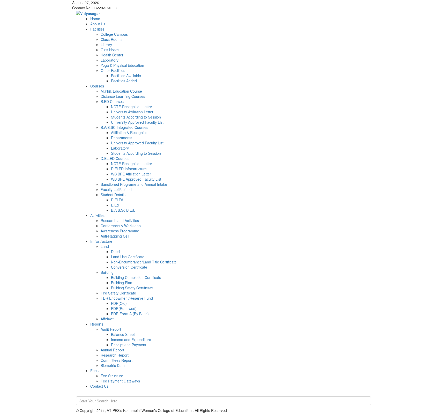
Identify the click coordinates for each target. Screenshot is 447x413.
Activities (97, 215)
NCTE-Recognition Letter (131, 106)
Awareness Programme (120, 230)
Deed (115, 251)
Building (107, 272)
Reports (96, 324)
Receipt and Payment (128, 344)
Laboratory (109, 60)
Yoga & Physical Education (122, 65)
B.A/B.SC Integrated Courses (124, 127)
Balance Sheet (123, 334)
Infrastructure (101, 241)
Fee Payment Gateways (120, 381)
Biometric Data (113, 365)
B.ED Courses (112, 101)
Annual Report (112, 349)
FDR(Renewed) (124, 308)
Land (105, 246)
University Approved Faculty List (137, 122)
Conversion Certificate (129, 267)
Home (95, 18)
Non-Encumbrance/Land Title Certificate (144, 261)
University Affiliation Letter (132, 111)
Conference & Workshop (121, 225)
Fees (94, 370)
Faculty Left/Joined (116, 189)
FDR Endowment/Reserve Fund (127, 298)
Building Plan (121, 282)
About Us (97, 23)
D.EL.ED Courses (115, 158)
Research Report (115, 355)
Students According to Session (136, 117)
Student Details (113, 194)
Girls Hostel (110, 49)
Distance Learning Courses (123, 96)
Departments (121, 137)
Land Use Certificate (127, 256)
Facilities (97, 29)
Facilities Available (126, 75)
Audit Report (111, 329)
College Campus (114, 34)
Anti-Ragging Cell (115, 236)
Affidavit (107, 318)
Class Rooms (111, 39)
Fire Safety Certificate (118, 293)
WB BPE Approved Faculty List (136, 179)
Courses (97, 86)
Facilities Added (124, 80)
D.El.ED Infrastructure (129, 168)
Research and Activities (120, 220)
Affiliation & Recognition (130, 132)
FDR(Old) (119, 303)
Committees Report (116, 360)
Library (106, 44)
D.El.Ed (117, 199)
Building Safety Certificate (132, 287)
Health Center (112, 54)
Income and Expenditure (131, 339)
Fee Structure (112, 375)
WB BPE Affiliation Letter (131, 173)
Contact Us (99, 386)
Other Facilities (113, 70)
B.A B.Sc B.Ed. (123, 210)
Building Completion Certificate (136, 277)
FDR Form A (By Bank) (130, 313)
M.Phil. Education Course (121, 91)
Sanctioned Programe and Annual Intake (134, 184)
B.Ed (115, 205)
